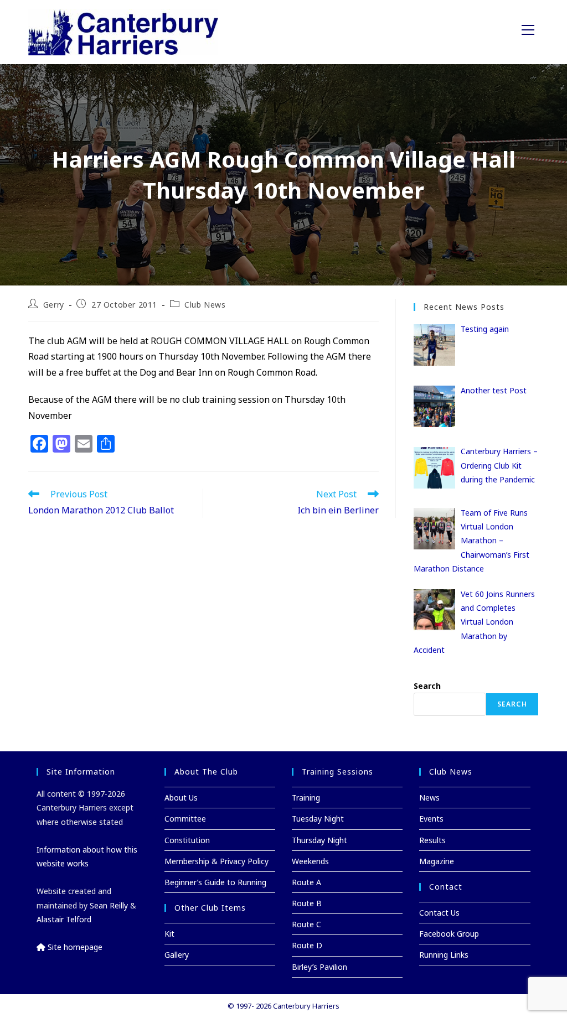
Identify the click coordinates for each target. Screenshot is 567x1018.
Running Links (443, 954)
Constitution (187, 840)
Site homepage (73, 947)
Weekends (310, 861)
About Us (181, 797)
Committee (185, 818)
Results (432, 840)
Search (427, 686)
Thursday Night (319, 840)
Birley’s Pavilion (319, 967)
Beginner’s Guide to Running (215, 882)
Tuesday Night (318, 818)
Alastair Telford (64, 919)
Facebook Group (449, 933)
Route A (306, 882)
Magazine (436, 861)
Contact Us (439, 912)
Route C (306, 924)
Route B (307, 903)
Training (306, 797)
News (429, 797)
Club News (204, 304)
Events (431, 818)
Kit (169, 933)
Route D (307, 945)
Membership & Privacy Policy (216, 861)
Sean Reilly (109, 905)
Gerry (53, 304)
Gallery (176, 954)
